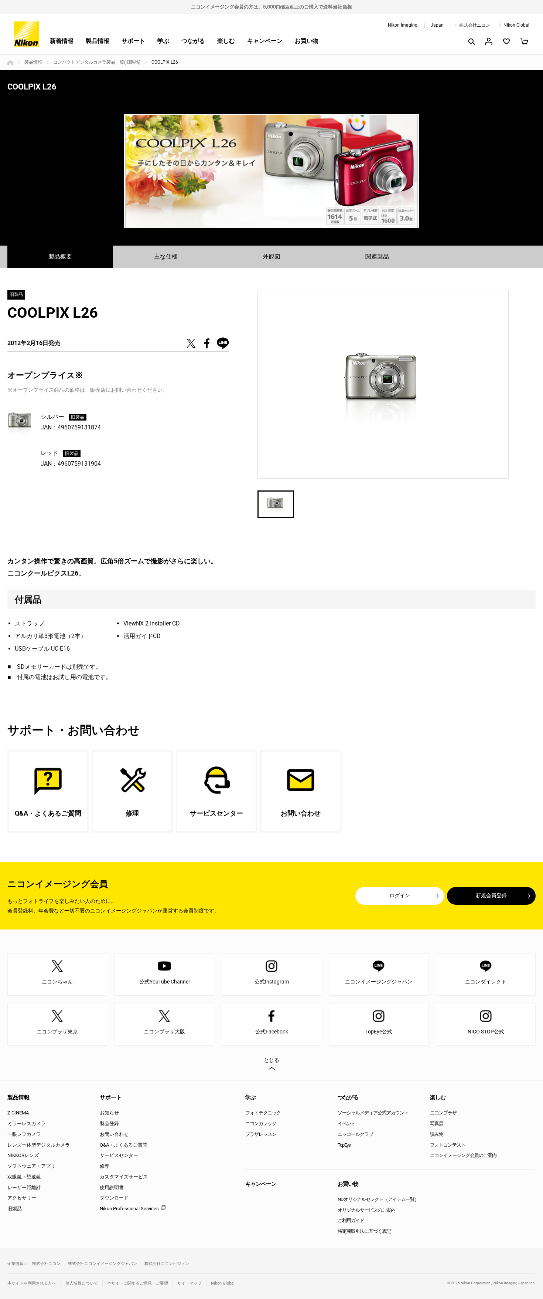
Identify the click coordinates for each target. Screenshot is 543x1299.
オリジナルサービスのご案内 (366, 1210)
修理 (104, 1166)
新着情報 (62, 40)
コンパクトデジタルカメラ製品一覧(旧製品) (96, 62)
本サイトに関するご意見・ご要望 (137, 1283)
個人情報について (81, 1283)
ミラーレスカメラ (26, 1123)
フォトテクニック (263, 1113)
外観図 (271, 256)
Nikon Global (516, 25)
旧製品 (14, 1208)
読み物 (436, 1134)
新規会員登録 (491, 895)
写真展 (436, 1123)
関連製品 (377, 256)
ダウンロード (114, 1198)
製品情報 (97, 40)
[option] (271, 171)
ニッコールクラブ (355, 1134)
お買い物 (306, 40)
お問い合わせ (114, 1134)
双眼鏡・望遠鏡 (24, 1177)
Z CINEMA (18, 1113)
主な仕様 (166, 256)
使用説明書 (112, 1187)
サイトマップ (189, 1283)
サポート (133, 40)
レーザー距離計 (24, 1187)
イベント (346, 1123)
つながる (193, 40)
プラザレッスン (260, 1134)
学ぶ (163, 40)
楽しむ (226, 40)
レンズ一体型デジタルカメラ (38, 1145)
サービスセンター (119, 1155)
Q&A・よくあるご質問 (123, 1145)
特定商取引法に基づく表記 (364, 1231)
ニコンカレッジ (260, 1123)
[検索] (471, 41)
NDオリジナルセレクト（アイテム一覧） (378, 1199)
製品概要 (60, 256)
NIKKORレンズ (23, 1155)
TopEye (344, 1145)
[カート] (524, 41)
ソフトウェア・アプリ (31, 1166)
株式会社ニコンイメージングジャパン (102, 1263)
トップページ (10, 62)
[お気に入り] (506, 41)
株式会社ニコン (474, 25)
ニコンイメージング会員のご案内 (463, 1155)
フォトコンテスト (447, 1145)
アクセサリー (21, 1198)
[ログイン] (489, 41)
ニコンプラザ (443, 1113)
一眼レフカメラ (24, 1134)
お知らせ (109, 1113)
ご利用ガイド (351, 1220)
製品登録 (109, 1123)
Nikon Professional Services (129, 1208)
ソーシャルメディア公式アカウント (373, 1113)
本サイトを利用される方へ (31, 1283)
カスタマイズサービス (124, 1177)
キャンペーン (265, 40)
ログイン (399, 895)
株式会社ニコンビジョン (166, 1263)
